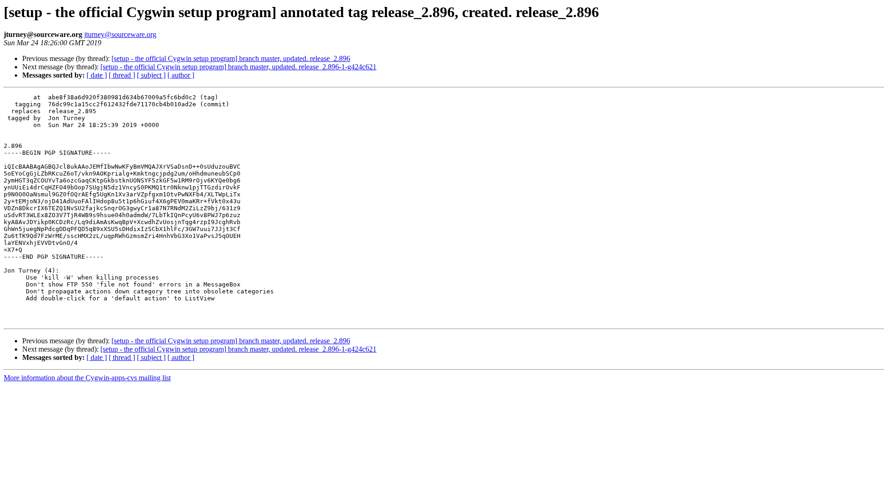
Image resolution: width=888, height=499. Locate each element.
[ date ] (96, 75)
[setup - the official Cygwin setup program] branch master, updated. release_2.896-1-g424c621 (238, 67)
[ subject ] (151, 75)
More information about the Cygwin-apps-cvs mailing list (87, 378)
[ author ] (180, 75)
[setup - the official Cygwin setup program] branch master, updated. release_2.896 (230, 58)
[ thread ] (122, 75)
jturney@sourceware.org (120, 34)
